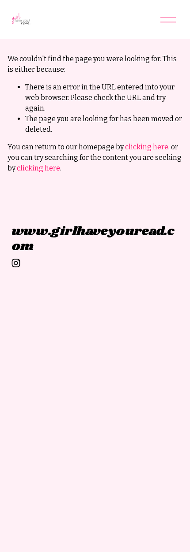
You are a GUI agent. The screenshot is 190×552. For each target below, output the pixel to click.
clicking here (146, 147)
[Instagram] (15, 263)
